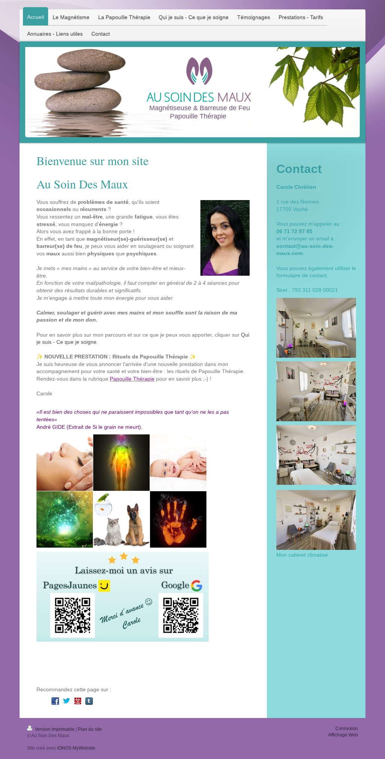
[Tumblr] (89, 701)
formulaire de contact (301, 275)
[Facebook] (55, 701)
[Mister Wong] (78, 701)
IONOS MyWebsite (76, 748)
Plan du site (90, 729)
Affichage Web (343, 735)
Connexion (346, 728)
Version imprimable (55, 729)
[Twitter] (66, 701)
